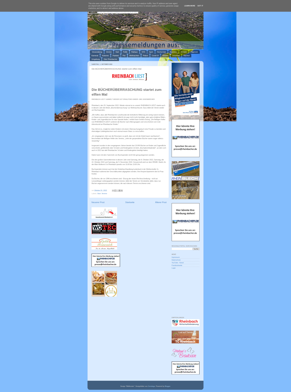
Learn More (189, 6)
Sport (151, 52)
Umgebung (96, 59)
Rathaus (134, 52)
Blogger (167, 386)
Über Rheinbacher (110, 59)
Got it (200, 6)
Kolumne (105, 56)
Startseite (129, 202)
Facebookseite (177, 265)
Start (117, 52)
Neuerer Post (98, 202)
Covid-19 (155, 56)
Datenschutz (176, 260)
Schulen (184, 52)
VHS (143, 52)
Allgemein (194, 52)
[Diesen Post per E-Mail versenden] (113, 190)
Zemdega (151, 386)
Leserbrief (176, 56)
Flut (124, 56)
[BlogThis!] (115, 190)
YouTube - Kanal (178, 263)
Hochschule (161, 52)
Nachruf (186, 56)
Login (174, 268)
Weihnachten (134, 56)
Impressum (176, 257)
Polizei (145, 56)
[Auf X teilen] (117, 190)
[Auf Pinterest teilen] (122, 190)
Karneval (95, 56)
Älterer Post (161, 202)
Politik (125, 52)
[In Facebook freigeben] (119, 190)
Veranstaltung (97, 52)
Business (173, 52)
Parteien (116, 56)
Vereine (109, 52)
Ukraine (165, 56)
